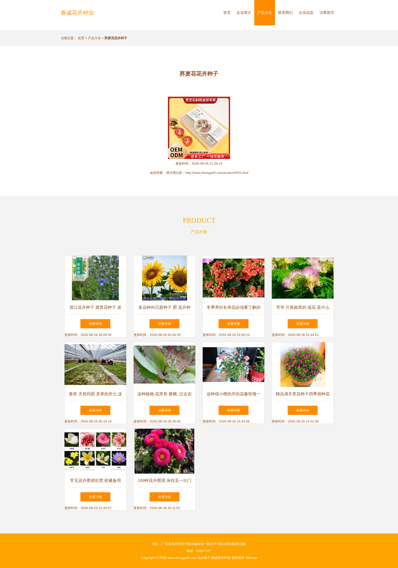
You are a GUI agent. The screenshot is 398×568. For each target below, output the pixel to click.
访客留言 (326, 13)
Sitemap (251, 557)
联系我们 (285, 13)
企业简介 (244, 13)
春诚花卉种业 (77, 12)
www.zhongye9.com (181, 557)
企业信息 (306, 13)
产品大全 (264, 13)
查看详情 (95, 324)
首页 (227, 13)
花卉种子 (203, 557)
